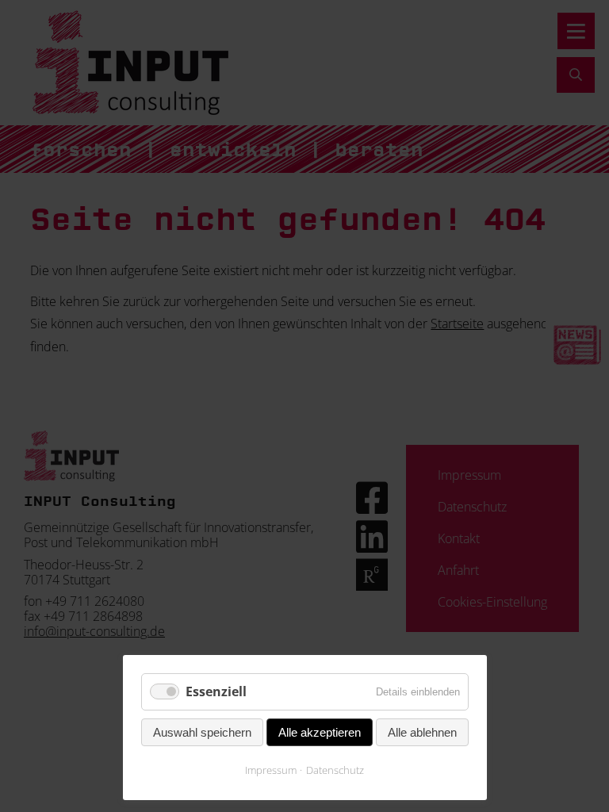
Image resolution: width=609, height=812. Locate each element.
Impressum (271, 770)
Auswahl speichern (202, 732)
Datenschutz (335, 770)
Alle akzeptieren (319, 732)
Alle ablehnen (422, 732)
